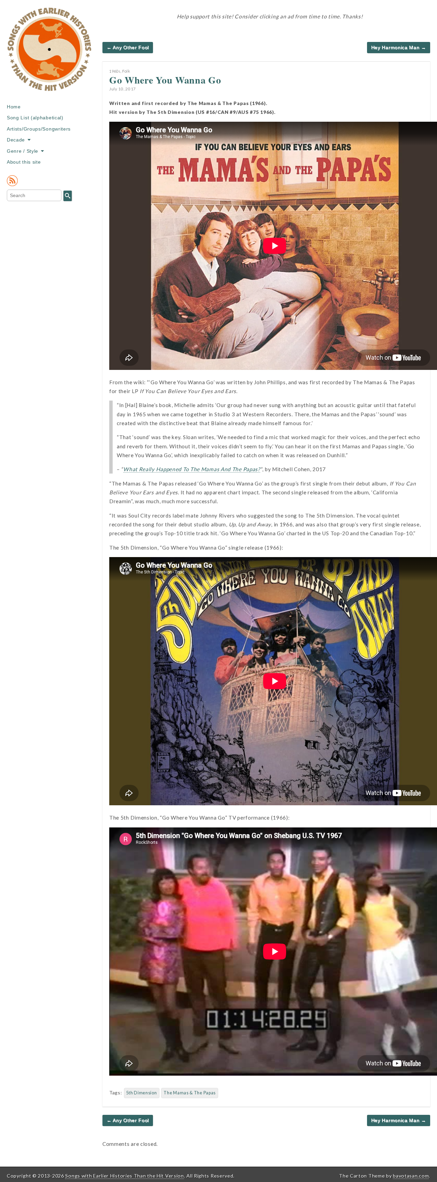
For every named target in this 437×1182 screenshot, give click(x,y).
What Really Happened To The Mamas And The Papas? (191, 469)
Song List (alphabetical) (35, 117)
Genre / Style (22, 151)
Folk (126, 71)
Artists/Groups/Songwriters (39, 129)
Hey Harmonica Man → (398, 47)
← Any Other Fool (128, 47)
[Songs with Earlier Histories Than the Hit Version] (49, 54)
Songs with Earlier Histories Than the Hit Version (124, 1176)
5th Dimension (141, 1092)
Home (14, 106)
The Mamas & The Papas (190, 1092)
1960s (115, 71)
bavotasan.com (411, 1176)
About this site (24, 162)
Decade (16, 140)
